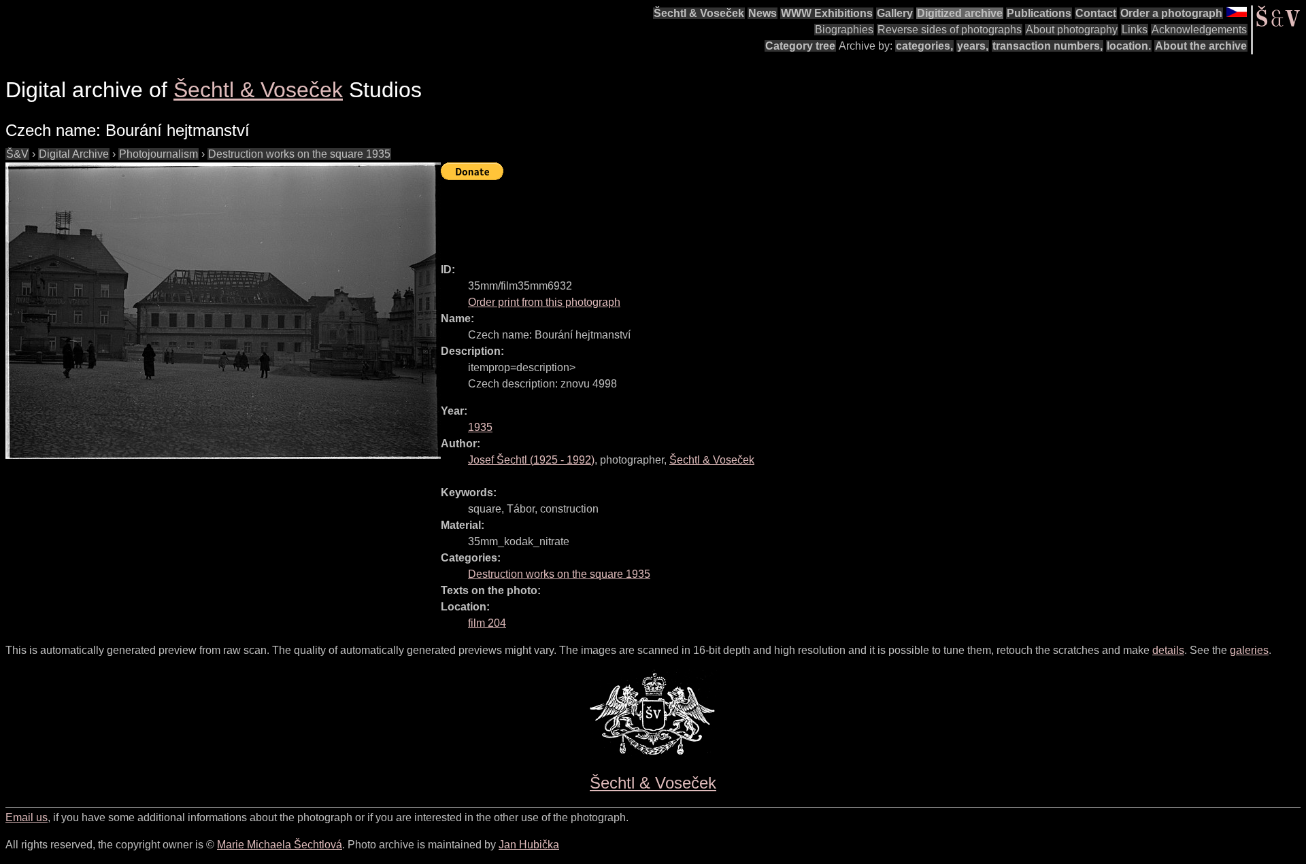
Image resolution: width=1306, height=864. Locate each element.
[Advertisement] (688, 215)
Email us (26, 817)
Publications (1039, 13)
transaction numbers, (1047, 46)
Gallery (895, 13)
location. (1129, 46)
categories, (924, 46)
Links (1135, 29)
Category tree (800, 46)
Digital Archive (74, 154)
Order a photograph (1171, 13)
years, (972, 46)
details (1168, 650)
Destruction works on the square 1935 (299, 154)
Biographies (844, 29)
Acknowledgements (1199, 29)
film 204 (487, 623)
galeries (1249, 650)
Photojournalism (158, 154)
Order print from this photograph (544, 302)
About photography (1072, 29)
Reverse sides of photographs (949, 29)
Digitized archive (960, 13)
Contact (1095, 13)
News (762, 13)
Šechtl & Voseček (699, 13)
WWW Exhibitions (827, 13)
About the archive (1201, 46)
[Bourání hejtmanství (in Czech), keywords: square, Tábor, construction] (223, 310)
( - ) (531, 460)
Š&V (17, 154)
